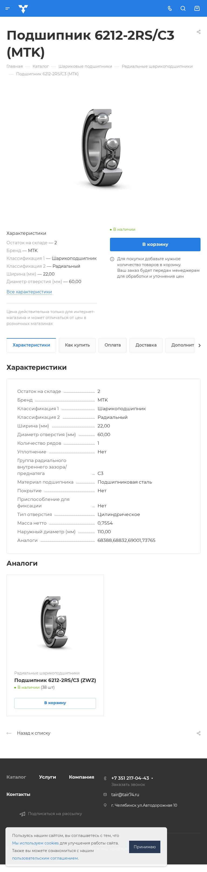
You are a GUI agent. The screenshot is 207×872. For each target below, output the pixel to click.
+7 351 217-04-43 (130, 778)
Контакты (18, 794)
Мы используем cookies (35, 843)
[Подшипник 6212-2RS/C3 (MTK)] (103, 149)
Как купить (77, 345)
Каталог (16, 777)
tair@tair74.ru (125, 794)
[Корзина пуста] (197, 8)
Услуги (47, 777)
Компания (81, 777)
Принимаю (145, 846)
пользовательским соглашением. (45, 858)
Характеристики (31, 345)
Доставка (146, 345)
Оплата (113, 345)
